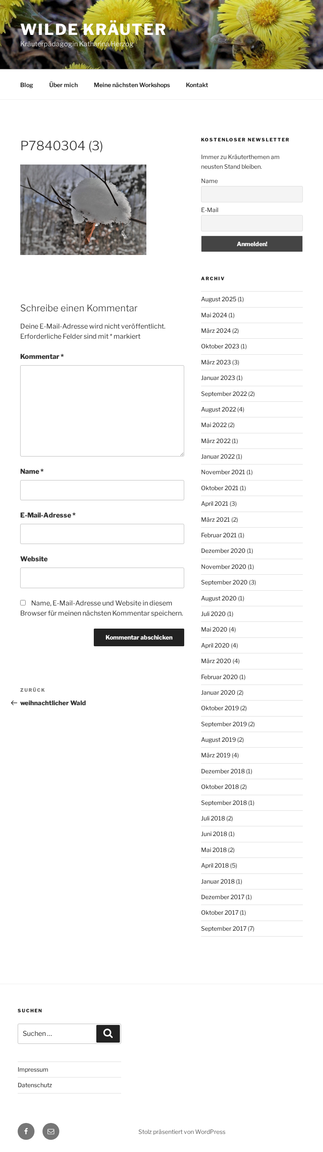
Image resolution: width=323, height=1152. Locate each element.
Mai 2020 (214, 629)
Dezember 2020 (223, 550)
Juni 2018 (214, 833)
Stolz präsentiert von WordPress (181, 1131)
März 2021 (215, 519)
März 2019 (215, 755)
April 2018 (215, 865)
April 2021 (214, 503)
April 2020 (215, 645)
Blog (26, 84)
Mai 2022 (214, 424)
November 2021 (223, 471)
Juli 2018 (213, 818)
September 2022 (224, 393)
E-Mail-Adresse (48, 515)
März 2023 (216, 362)
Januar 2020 (218, 692)
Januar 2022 (218, 456)
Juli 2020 (213, 613)
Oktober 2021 (219, 487)
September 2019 (224, 723)
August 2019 (218, 739)
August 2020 (219, 598)
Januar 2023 (218, 377)
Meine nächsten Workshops (132, 84)
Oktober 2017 (219, 912)
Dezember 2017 (222, 896)
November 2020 (223, 566)
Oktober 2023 (220, 346)
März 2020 (216, 660)
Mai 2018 (214, 849)
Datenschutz (35, 1084)
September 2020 (224, 582)
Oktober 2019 (220, 707)
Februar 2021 (219, 535)
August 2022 (218, 409)
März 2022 (215, 440)
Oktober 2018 (220, 786)
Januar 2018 (218, 881)
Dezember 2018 (223, 771)
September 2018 (224, 802)
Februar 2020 (219, 676)
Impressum (33, 1069)
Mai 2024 (214, 315)
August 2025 (218, 299)
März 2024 (216, 330)
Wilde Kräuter (93, 29)
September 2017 (223, 928)
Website (34, 559)
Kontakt (197, 84)
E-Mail (209, 209)
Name (32, 471)
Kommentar (42, 357)
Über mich (63, 84)
